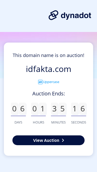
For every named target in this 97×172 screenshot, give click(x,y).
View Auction (46, 140)
